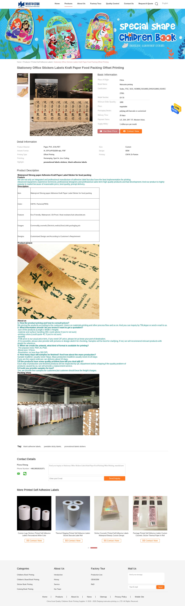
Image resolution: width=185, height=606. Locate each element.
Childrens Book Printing (25, 575)
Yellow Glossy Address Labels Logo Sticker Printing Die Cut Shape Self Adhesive (73, 534)
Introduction (58, 575)
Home (57, 4)
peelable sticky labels (52, 446)
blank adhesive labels (32, 446)
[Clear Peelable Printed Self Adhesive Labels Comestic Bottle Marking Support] (34, 513)
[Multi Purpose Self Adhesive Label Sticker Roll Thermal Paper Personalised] (150, 513)
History (56, 579)
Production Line (96, 575)
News (89, 597)
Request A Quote (146, 4)
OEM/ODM (95, 579)
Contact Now (132, 131)
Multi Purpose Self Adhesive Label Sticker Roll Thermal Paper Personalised (150, 534)
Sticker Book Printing (24, 584)
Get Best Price (110, 131)
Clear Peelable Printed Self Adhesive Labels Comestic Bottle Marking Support (34, 534)
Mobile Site (139, 597)
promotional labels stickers (75, 446)
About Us (81, 4)
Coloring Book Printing (25, 589)
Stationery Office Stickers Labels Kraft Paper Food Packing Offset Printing (81, 62)
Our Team (57, 589)
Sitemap (103, 597)
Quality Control (112, 4)
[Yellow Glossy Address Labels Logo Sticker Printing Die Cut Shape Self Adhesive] (73, 513)
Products (68, 4)
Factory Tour (95, 4)
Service (57, 584)
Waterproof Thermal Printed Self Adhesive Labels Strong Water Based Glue (111, 534)
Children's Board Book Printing (28, 579)
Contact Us (129, 4)
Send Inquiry (114, 478)
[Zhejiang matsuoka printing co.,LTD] (29, 4)
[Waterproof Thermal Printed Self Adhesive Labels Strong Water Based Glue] (111, 513)
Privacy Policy (121, 597)
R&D (92, 584)
